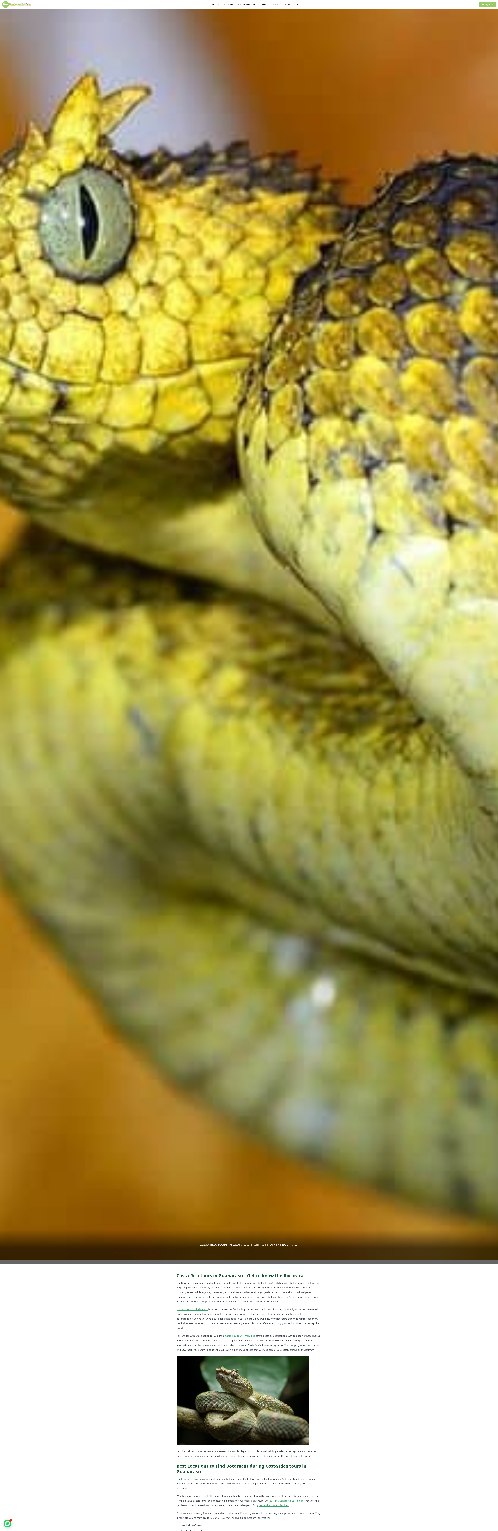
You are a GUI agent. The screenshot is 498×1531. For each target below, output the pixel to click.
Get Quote (487, 4)
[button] (7, 1523)
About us (228, 4)
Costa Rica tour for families (240, 1335)
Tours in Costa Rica (270, 4)
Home (215, 4)
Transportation (246, 4)
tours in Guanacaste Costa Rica (286, 1500)
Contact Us (291, 4)
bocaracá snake (189, 1478)
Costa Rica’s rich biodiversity (192, 1309)
